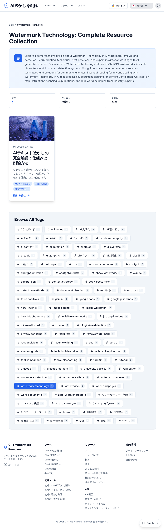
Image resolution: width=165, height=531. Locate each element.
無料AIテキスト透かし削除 (57, 489)
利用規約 (130, 455)
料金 (87, 464)
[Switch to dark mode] (158, 6)
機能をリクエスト (94, 477)
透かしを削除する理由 (96, 473)
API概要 (89, 494)
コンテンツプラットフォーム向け (102, 508)
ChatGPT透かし (52, 455)
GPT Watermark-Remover (20, 447)
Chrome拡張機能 (53, 450)
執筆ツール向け (93, 498)
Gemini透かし (51, 459)
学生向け (48, 473)
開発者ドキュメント (95, 482)
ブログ (88, 450)
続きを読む (19, 195)
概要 (87, 459)
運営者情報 (131, 459)
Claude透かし (51, 468)
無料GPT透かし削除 (54, 498)
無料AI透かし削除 (53, 494)
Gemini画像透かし (53, 464)
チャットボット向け (95, 503)
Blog (11, 24)
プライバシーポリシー (137, 450)
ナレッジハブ (92, 455)
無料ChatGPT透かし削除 (57, 485)
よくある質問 (92, 468)
